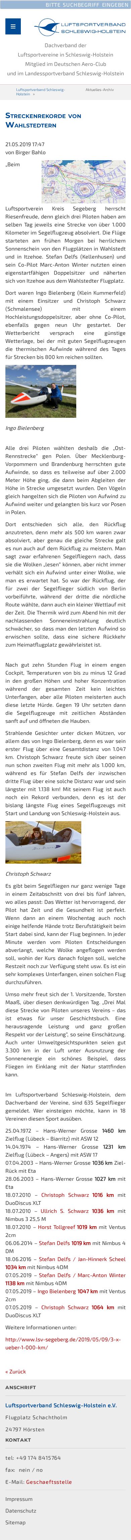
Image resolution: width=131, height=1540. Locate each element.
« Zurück (15, 1371)
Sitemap (15, 1522)
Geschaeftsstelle (49, 1481)
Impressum (19, 1499)
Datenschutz (20, 1510)
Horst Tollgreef (67, 1227)
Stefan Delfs (65, 1243)
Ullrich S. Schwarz (77, 1211)
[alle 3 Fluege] (84, 201)
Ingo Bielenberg (68, 1291)
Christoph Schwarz (77, 1194)
